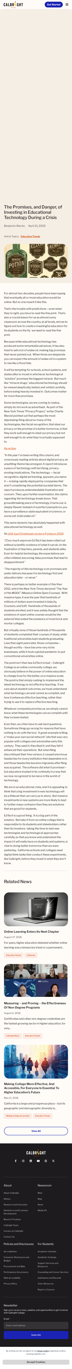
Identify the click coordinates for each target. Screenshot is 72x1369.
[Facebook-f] (17, 1162)
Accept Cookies (36, 1362)
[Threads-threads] (47, 1162)
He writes (10, 448)
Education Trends (30, 236)
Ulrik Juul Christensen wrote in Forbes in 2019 (35, 533)
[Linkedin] (32, 1162)
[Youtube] (40, 1162)
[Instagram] (24, 1162)
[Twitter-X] (55, 1162)
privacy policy (43, 1351)
